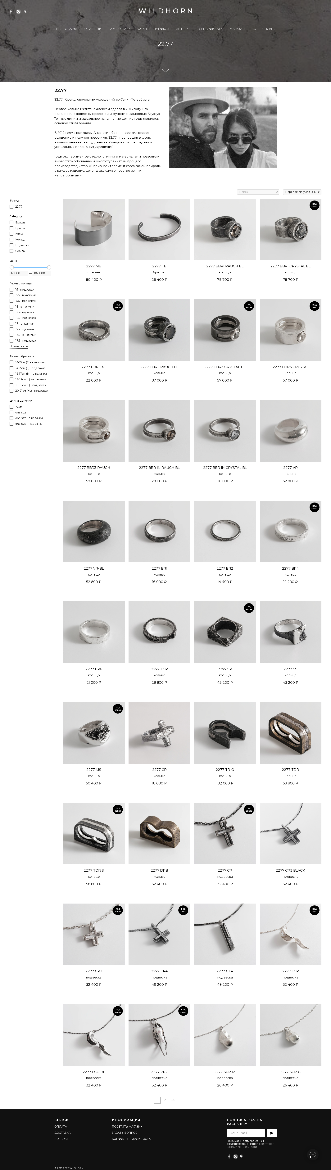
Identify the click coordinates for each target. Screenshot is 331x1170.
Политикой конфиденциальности (250, 1145)
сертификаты (211, 29)
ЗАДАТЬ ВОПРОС (124, 1132)
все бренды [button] (262, 29)
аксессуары (120, 29)
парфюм (161, 29)
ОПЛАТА (60, 1126)
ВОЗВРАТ (61, 1139)
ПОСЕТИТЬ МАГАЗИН (127, 1126)
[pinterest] (26, 11)
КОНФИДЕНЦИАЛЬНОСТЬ (131, 1139)
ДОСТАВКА (62, 1132)
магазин (237, 29)
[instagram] (18, 11)
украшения (93, 29)
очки (142, 29)
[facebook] (11, 11)
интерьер (184, 29)
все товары (66, 29)
